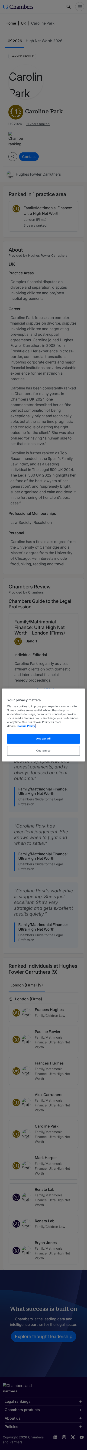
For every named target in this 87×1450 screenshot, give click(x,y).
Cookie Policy (26, 726)
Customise (43, 750)
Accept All (43, 738)
